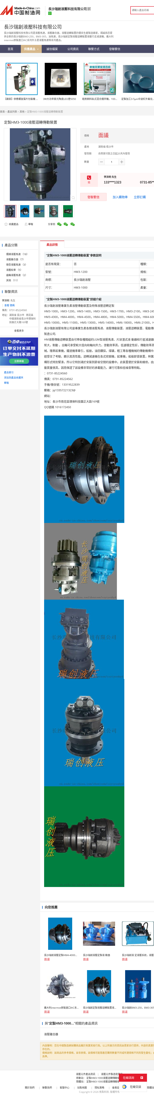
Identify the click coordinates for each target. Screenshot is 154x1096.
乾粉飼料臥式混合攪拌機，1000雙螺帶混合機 (106, 99)
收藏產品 (13, 224)
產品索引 (9, 372)
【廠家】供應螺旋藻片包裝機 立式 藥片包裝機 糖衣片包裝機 (36, 99)
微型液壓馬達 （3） (16, 264)
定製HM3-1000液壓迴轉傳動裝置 (104, 1078)
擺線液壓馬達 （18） (17, 254)
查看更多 (19, 330)
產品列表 (12, 111)
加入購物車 (120, 197)
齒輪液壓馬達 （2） (16, 275)
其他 (22, 111)
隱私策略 (99, 1087)
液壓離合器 (51, 1034)
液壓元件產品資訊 (85, 1074)
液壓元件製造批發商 (112, 1074)
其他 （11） (12, 280)
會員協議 (117, 1087)
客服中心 (64, 1087)
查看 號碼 (9, 305)
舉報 (30, 224)
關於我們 (29, 1087)
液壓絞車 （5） (14, 270)
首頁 (2, 111)
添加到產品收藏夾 (13, 377)
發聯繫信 (93, 197)
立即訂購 (140, 197)
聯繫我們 (47, 1087)
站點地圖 (82, 1087)
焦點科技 (104, 1092)
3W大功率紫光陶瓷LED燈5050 (59, 99)
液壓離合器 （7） (15, 259)
